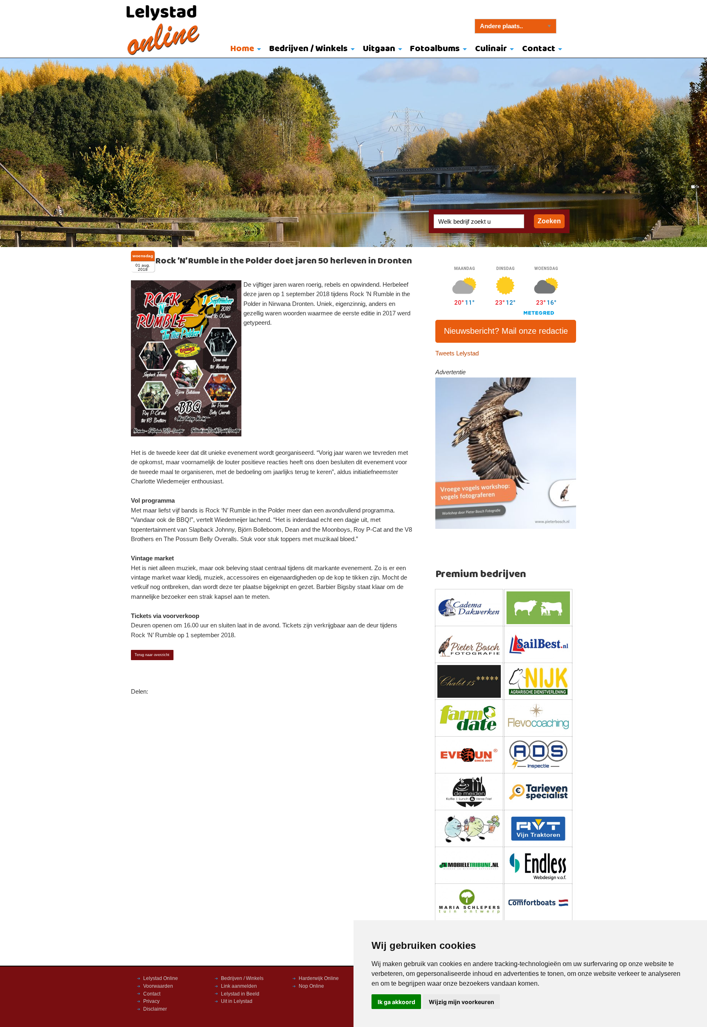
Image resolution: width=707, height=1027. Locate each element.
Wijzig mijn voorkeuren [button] (461, 1001)
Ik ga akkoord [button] (396, 1001)
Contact (538, 49)
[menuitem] (244, 49)
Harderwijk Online (319, 978)
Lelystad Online (160, 978)
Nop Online (311, 986)
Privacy (151, 1001)
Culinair (491, 49)
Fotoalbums (435, 49)
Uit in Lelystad (236, 1001)
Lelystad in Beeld (240, 994)
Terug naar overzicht (152, 655)
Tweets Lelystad (457, 353)
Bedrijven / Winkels (308, 49)
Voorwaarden (158, 986)
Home (242, 49)
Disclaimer (155, 1009)
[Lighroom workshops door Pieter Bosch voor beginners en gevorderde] (505, 452)
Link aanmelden (239, 986)
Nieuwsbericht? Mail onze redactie (506, 330)
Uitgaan (379, 49)
